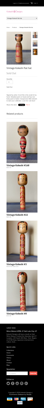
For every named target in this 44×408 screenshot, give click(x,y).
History (9, 358)
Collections (10, 350)
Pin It (28, 105)
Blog (8, 365)
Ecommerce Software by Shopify (20, 394)
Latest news (11, 328)
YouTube (17, 383)
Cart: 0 (35, 3)
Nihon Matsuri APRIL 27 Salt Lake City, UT (22, 331)
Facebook (12, 383)
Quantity (9, 79)
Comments (10, 355)
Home (9, 353)
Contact (9, 362)
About (8, 360)
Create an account (23, 3)
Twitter (8, 383)
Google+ (26, 383)
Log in (15, 3)
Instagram (21, 383)
